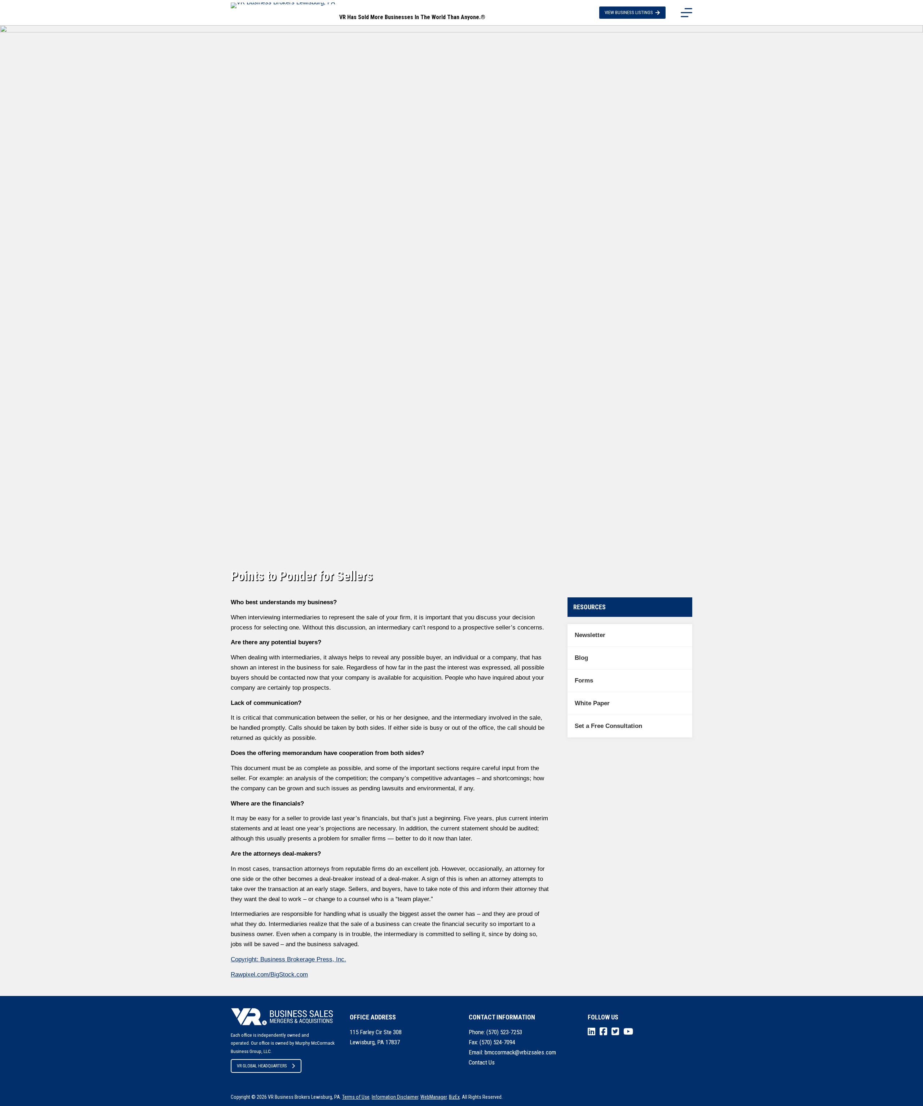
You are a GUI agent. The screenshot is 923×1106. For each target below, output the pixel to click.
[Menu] (686, 12)
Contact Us (482, 1062)
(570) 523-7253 (504, 1032)
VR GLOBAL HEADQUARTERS (262, 1065)
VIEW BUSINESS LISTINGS (629, 12)
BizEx (454, 1097)
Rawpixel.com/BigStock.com (269, 974)
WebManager (433, 1097)
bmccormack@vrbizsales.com (520, 1052)
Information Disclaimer (395, 1097)
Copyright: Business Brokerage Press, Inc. (288, 959)
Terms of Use (356, 1097)
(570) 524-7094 (497, 1042)
